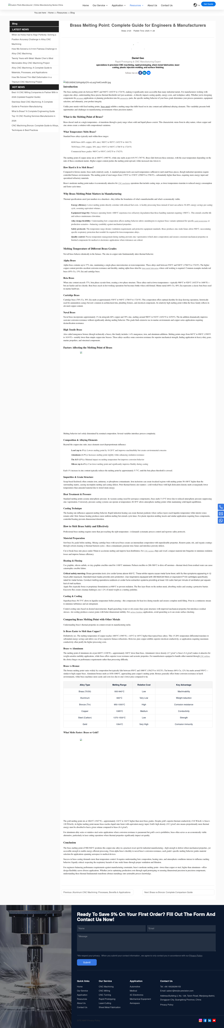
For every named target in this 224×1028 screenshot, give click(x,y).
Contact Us (82, 1007)
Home (51, 12)
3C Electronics (136, 994)
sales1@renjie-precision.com (180, 990)
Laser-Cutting (105, 1003)
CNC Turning (105, 994)
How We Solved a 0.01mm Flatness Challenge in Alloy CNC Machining (34, 51)
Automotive (135, 986)
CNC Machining (106, 986)
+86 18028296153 (172, 986)
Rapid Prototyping (107, 998)
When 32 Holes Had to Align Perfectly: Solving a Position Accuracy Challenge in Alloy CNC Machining (34, 39)
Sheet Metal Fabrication (110, 1007)
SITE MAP (82, 1020)
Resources (62, 12)
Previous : (96, 892)
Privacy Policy (195, 955)
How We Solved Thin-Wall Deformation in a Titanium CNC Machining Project (32, 79)
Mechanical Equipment (140, 998)
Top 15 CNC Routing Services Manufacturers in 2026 (33, 118)
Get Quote (208, 3)
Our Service (82, 990)
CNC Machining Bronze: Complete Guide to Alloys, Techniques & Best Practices (35, 128)
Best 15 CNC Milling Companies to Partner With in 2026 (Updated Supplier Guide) (35, 94)
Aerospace (135, 1003)
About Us (81, 1003)
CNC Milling (104, 990)
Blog (72, 12)
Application (82, 994)
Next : (168, 892)
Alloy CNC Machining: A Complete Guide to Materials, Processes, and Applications (32, 70)
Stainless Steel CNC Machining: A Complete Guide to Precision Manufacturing (32, 104)
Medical (133, 990)
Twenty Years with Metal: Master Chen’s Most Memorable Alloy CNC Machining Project (32, 60)
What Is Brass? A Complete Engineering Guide (33, 111)
